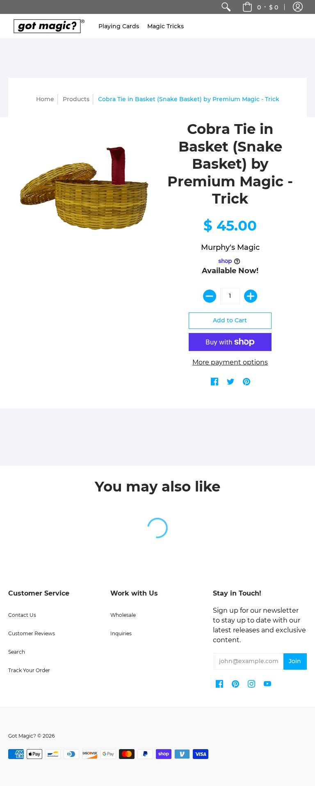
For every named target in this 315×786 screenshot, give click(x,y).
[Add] (250, 296)
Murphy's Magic (230, 247)
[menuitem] (226, 7)
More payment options (230, 362)
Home (45, 99)
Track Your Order (29, 670)
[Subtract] (209, 296)
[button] (298, 7)
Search (16, 652)
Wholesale (123, 615)
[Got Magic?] (47, 26)
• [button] (267, 7)
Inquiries (121, 633)
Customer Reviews (31, 633)
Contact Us (22, 615)
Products (76, 99)
